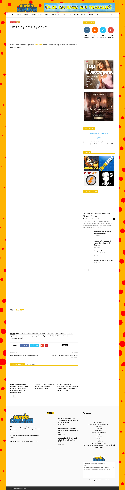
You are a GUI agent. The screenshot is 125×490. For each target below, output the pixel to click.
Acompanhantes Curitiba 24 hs (98, 133)
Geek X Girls (20, 310)
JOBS (97, 15)
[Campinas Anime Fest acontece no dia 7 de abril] (88, 253)
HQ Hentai (99, 427)
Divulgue (76, 15)
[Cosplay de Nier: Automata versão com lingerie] (88, 234)
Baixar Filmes (99, 447)
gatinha (63, 333)
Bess (17, 333)
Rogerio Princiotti (17, 31)
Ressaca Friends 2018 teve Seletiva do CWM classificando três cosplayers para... (68, 420)
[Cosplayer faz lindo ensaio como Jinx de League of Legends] (88, 243)
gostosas (20, 336)
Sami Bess (38, 44)
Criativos (47, 15)
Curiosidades (55, 15)
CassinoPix (98, 437)
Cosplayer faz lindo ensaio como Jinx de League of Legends (103, 243)
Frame (57, 333)
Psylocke (45, 336)
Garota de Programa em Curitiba (98, 424)
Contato (83, 15)
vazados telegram (98, 422)
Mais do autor (31, 364)
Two (70, 336)
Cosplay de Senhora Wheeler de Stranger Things (97, 214)
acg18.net (99, 138)
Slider (18, 22)
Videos (40, 15)
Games (63, 15)
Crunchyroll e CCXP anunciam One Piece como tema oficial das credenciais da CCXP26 (44, 386)
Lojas (69, 15)
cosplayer (43, 333)
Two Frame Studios (16, 338)
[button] (112, 14)
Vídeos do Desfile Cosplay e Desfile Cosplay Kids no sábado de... (68, 430)
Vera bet (98, 435)
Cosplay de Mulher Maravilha (103, 260)
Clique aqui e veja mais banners (99, 480)
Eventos (19, 15)
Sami (51, 336)
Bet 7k (99, 439)
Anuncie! (91, 15)
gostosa (13, 336)
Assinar (110, 27)
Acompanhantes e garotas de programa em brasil (99, 445)
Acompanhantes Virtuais (99, 443)
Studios (65, 336)
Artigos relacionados (18, 364)
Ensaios (26, 15)
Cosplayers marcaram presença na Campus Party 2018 (64, 356)
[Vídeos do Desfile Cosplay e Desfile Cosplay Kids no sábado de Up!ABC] (51, 430)
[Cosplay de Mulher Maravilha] (88, 262)
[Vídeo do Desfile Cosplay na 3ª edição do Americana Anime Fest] (51, 440)
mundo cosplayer (29, 336)
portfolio (38, 336)
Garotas (33, 15)
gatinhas (70, 333)
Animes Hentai (98, 441)
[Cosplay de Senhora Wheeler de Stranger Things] (99, 203)
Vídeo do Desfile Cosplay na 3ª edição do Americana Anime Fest (68, 440)
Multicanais (98, 431)
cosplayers (51, 333)
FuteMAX (99, 429)
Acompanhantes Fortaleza (99, 433)
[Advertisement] (45, 38)
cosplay (23, 333)
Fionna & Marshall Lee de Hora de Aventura (24, 355)
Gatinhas (13, 22)
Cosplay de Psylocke (32, 333)
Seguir (87, 27)
